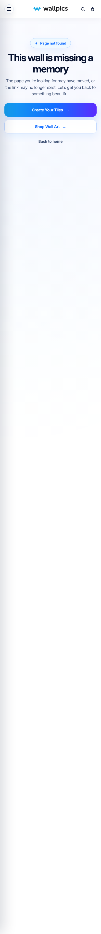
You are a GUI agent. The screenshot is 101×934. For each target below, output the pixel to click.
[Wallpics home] (50, 9)
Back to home (50, 141)
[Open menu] (9, 9)
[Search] (83, 9)
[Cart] (93, 9)
